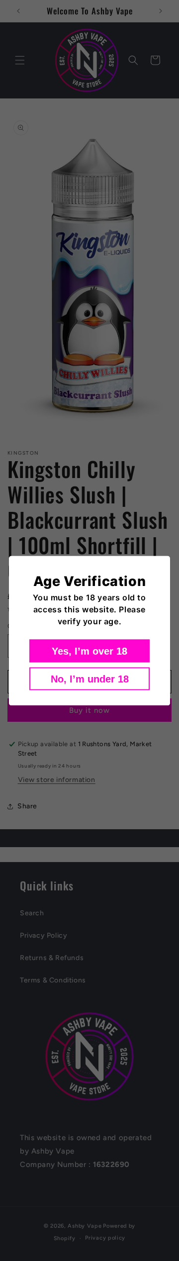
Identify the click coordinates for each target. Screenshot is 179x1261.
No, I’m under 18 (90, 678)
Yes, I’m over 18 (89, 650)
